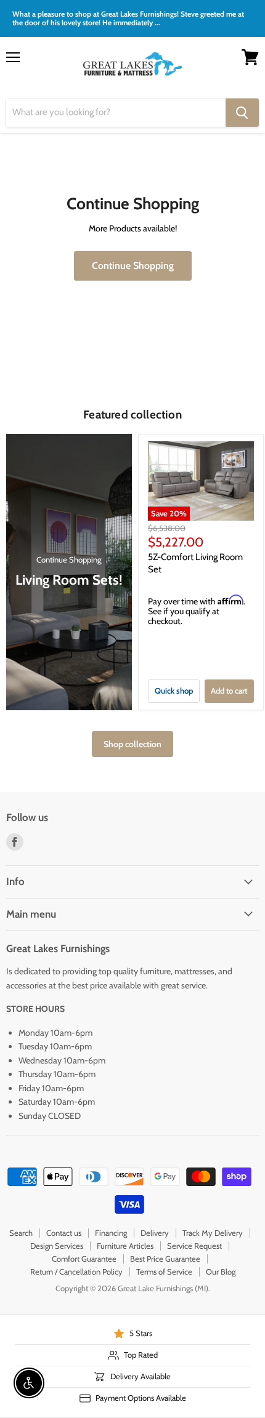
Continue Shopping (133, 265)
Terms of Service (164, 1271)
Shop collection (132, 744)
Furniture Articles (125, 1246)
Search (21, 1233)
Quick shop (174, 690)
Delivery (155, 1233)
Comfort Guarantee (84, 1259)
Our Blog (220, 1271)
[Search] (242, 112)
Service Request (194, 1246)
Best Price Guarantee (165, 1259)
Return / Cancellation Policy (76, 1271)
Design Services (56, 1246)
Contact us (63, 1233)
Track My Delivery (212, 1233)
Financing (111, 1233)
